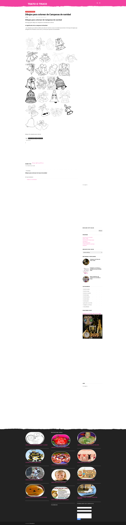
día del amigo (86, 295)
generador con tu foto (87, 302)
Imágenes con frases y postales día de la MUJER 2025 (95, 269)
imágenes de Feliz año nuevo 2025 (92, 313)
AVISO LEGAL (85, 238)
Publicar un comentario (32, 179)
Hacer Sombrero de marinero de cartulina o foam (95, 277)
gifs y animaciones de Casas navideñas (86, 479)
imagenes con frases (87, 304)
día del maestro (86, 297)
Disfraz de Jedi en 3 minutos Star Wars (34, 479)
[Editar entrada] (28, 140)
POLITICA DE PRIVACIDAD (88, 240)
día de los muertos (87, 293)
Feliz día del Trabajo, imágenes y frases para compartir (87, 498)
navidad (36, 138)
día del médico (86, 299)
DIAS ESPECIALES (86, 242)
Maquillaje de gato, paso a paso (58, 482)
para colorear (40, 138)
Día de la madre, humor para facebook (60, 499)
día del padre (86, 300)
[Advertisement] (51, 153)
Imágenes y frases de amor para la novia (60, 447)
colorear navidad (30, 11)
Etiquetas (85, 245)
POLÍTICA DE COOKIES (88, 237)
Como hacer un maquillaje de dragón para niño (88, 445)
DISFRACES (85, 241)
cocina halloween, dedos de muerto (59, 464)
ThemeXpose (32, 523)
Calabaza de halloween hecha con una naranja (36, 497)
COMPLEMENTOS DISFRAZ (88, 244)
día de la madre (86, 289)
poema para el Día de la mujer (83, 462)
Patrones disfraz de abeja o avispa (33, 462)
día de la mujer (86, 291)
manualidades (86, 306)
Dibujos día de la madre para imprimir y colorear (36, 445)
